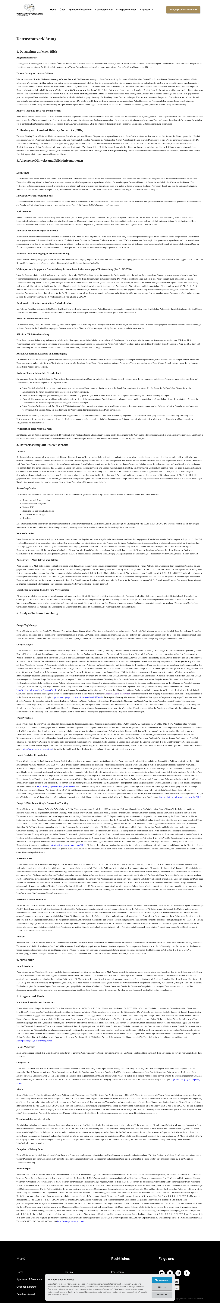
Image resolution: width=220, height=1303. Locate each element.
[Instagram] (178, 1273)
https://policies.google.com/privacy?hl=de (68, 845)
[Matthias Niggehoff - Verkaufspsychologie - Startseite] (29, 10)
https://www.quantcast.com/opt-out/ (38, 749)
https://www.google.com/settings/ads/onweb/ (56, 786)
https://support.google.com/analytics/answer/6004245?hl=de (77, 697)
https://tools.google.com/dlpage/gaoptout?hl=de (36, 690)
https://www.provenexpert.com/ (70, 1221)
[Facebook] (187, 1273)
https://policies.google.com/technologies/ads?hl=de (180, 797)
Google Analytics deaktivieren (117, 694)
